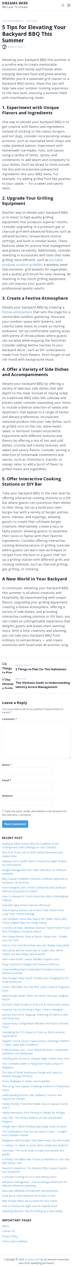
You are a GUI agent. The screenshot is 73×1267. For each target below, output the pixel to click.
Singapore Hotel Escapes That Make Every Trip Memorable (36, 1140)
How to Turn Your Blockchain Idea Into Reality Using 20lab (35, 945)
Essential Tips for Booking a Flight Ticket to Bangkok (32, 1009)
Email (6, 780)
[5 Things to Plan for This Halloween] (7, 667)
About (5, 1226)
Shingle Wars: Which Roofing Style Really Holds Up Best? (34, 1126)
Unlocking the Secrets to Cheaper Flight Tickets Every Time (36, 1058)
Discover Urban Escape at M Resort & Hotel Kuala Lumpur (35, 1004)
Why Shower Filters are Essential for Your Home (29, 1201)
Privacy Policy (10, 1236)
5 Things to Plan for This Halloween (41, 669)
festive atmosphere (17, 312)
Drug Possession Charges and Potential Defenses (30, 964)
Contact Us (8, 1231)
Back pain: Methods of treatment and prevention (30, 1190)
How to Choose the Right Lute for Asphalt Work (29, 1206)
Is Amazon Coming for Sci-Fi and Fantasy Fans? (29, 1177)
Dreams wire (15, 3)
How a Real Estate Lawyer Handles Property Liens (31, 959)
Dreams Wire (15, 46)
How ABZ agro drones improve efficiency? (26, 905)
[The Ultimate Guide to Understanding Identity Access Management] (7, 683)
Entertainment (13, 21)
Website (7, 795)
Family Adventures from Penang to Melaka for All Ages (33, 1112)
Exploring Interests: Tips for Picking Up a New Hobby (32, 1211)
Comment (9, 719)
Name (7, 764)
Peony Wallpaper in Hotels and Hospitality (26, 1081)
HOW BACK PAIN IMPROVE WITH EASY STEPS (28, 1195)
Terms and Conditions (14, 1241)
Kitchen (31, 21)
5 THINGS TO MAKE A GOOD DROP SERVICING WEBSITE (35, 1145)
